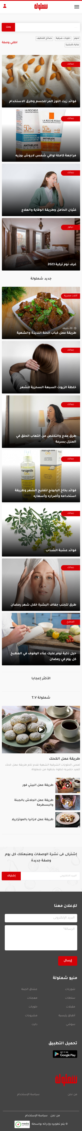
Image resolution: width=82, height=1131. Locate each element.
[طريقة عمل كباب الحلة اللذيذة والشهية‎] (41, 313)
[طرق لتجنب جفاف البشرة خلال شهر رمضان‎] (41, 584)
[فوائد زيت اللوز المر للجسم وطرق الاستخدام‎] (41, 81)
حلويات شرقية (63, 38)
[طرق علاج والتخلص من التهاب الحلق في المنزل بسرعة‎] (41, 421)
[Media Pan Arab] (22, 1124)
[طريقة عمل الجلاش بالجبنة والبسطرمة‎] (41, 802)
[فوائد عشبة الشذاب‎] (41, 530)
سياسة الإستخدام (28, 1094)
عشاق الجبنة (29, 989)
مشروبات (31, 1015)
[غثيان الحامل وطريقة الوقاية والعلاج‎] (41, 190)
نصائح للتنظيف (44, 38)
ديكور (70, 227)
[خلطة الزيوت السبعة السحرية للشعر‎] (41, 367)
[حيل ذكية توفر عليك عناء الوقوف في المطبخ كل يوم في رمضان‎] (41, 639)
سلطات (70, 998)
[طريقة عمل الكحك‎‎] (41, 739)
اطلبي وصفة (9, 42)
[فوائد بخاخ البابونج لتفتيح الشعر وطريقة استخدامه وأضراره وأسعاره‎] (41, 476)
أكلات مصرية (70, 296)
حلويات (33, 1007)
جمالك (70, 64)
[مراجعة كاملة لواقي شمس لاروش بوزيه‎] (41, 135)
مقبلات (70, 1007)
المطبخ (70, 622)
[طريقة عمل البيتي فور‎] (41, 785)
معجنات (32, 998)
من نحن (72, 1094)
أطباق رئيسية (67, 1015)
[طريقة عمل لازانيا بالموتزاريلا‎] (41, 819)
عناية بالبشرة (72, 45)
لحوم (76, 38)
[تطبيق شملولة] (41, 1054)
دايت (34, 1024)
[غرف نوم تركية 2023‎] (41, 244)
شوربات (70, 989)
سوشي (70, 1024)
